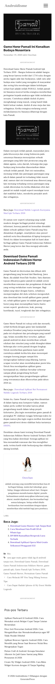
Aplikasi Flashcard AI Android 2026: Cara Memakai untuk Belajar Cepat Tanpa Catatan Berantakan (25, 621)
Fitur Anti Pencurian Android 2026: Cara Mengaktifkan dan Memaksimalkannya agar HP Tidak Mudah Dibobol (27, 632)
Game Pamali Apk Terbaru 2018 (30, 569)
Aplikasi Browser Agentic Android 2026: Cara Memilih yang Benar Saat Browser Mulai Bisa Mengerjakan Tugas (26, 643)
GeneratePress (27, 679)
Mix (9, 553)
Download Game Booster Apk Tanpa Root (30, 526)
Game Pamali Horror (13, 573)
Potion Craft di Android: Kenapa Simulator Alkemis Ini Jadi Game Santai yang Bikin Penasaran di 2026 (24, 654)
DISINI (7, 425)
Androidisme (16, 5)
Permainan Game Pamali (36, 573)
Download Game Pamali (26, 561)
